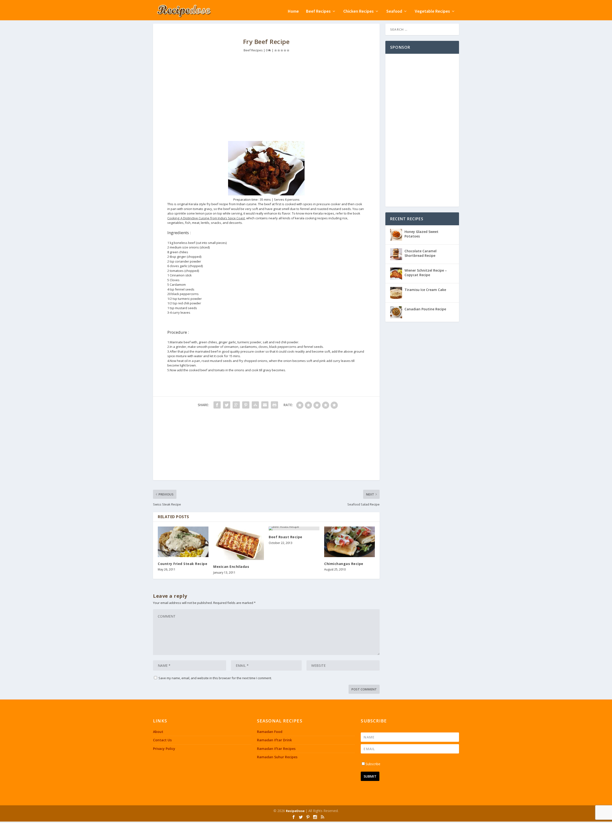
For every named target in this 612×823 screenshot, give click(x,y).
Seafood (394, 11)
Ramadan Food (269, 731)
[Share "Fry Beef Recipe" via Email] (265, 405)
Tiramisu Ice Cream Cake (425, 289)
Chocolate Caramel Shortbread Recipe (420, 253)
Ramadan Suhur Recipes (277, 757)
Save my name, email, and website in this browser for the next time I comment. (215, 678)
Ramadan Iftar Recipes (276, 748)
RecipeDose (295, 811)
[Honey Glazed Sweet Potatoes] (396, 235)
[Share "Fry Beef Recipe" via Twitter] (226, 405)
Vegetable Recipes (432, 11)
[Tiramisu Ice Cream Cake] (396, 293)
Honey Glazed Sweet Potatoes (421, 233)
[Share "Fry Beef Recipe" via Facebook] (217, 405)
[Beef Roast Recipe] (294, 528)
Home (293, 11)
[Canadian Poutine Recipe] (396, 312)
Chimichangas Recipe (343, 563)
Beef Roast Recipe (285, 537)
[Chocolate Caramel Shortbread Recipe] (396, 254)
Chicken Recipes (358, 11)
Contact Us (162, 740)
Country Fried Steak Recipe (182, 563)
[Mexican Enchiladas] (238, 543)
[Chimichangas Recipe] (349, 542)
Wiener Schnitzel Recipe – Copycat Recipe (425, 272)
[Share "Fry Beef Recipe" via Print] (274, 405)
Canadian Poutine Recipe (425, 309)
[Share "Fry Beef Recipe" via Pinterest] (246, 405)
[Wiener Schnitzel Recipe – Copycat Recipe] (396, 274)
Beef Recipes (318, 11)
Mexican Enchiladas (231, 566)
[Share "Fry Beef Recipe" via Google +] (236, 405)
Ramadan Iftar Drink (274, 740)
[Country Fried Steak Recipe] (183, 542)
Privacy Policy (164, 748)
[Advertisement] (266, 100)
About (158, 731)
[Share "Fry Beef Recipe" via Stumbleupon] (255, 405)
